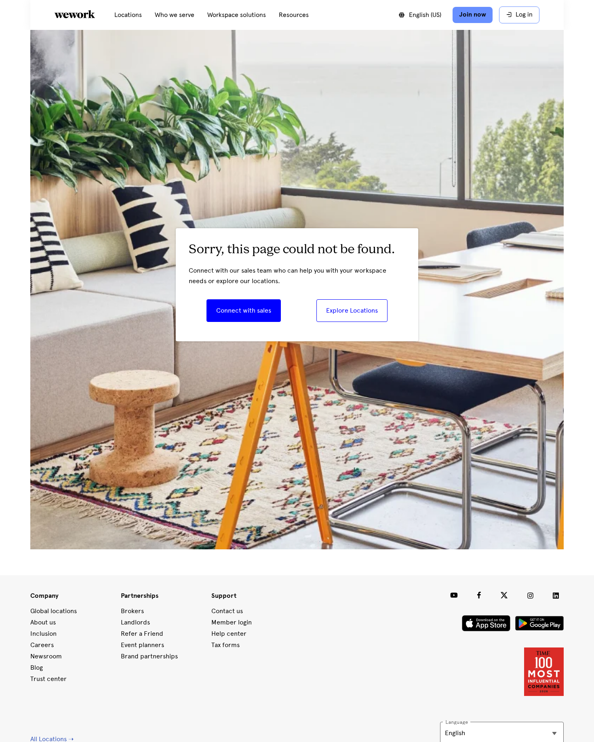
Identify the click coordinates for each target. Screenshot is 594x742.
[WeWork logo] (84, 14)
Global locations (53, 611)
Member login (231, 622)
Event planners (142, 645)
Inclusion (43, 633)
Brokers (132, 611)
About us (43, 622)
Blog (36, 667)
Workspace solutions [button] (236, 15)
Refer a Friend (142, 633)
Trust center (48, 679)
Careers (42, 645)
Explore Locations (352, 310)
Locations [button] (128, 15)
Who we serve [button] (174, 15)
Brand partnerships (149, 656)
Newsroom (46, 656)
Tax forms (225, 645)
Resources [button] (294, 15)
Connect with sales (243, 310)
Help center (228, 633)
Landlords (135, 622)
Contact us (227, 611)
